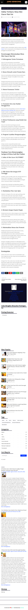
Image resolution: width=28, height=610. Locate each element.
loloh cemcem (20, 420)
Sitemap (3, 592)
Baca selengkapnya (5, 506)
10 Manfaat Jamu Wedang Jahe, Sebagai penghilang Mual (16, 379)
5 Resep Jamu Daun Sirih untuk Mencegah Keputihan (16, 386)
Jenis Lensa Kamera (14, 296)
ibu (6, 420)
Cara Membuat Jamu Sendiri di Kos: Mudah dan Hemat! (17, 373)
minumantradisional (6, 422)
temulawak (4, 424)
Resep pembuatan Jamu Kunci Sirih (15, 410)
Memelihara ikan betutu (14, 299)
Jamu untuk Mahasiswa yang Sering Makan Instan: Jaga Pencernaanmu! (16, 405)
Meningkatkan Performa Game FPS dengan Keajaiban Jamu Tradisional (16, 392)
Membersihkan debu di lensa (14, 292)
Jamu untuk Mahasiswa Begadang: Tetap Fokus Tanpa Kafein (16, 353)
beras (3, 420)
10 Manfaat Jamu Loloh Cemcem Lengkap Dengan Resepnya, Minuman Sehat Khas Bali (16, 367)
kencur (14, 420)
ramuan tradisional (16, 422)
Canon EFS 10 (14, 294)
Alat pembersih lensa (14, 297)
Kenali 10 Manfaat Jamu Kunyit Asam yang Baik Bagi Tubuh (16, 398)
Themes (22, 607)
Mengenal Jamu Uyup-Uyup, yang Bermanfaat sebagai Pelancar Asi (14, 359)
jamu (10, 420)
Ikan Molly (14, 300)
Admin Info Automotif (7, 17)
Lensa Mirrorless (14, 295)
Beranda (4, 8)
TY (13, 607)
